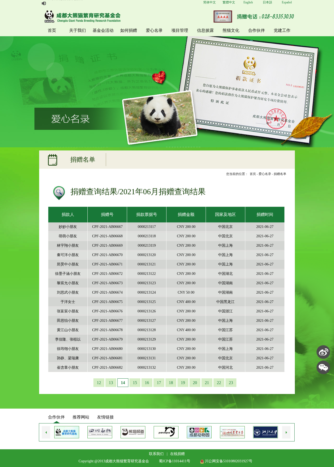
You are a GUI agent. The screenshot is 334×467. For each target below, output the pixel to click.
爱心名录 (154, 30)
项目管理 (179, 30)
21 (207, 382)
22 (219, 382)
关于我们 (77, 30)
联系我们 (156, 454)
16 (147, 382)
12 (99, 382)
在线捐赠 (177, 454)
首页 (52, 30)
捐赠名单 (280, 174)
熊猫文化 (231, 30)
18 (171, 382)
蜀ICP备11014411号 (174, 461)
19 (183, 382)
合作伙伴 (256, 30)
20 (195, 382)
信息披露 (205, 30)
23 (231, 382)
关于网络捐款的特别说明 (65, 3)
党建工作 (282, 30)
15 (135, 382)
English (248, 2)
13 (111, 382)
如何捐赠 (128, 30)
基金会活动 (103, 30)
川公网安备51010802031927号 (228, 461)
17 (159, 382)
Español (287, 2)
